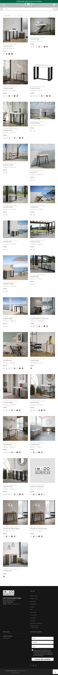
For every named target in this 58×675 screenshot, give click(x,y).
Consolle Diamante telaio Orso (39, 318)
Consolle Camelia (8, 165)
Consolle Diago (34, 39)
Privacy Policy (34, 625)
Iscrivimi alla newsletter (43, 659)
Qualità (32, 607)
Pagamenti (33, 604)
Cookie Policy (34, 627)
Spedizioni (33, 601)
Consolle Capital (8, 402)
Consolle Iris (33, 172)
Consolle (11, 44)
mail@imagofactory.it (13, 604)
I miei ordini (33, 615)
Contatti (32, 620)
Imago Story (34, 598)
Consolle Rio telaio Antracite (38, 528)
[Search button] (54, 9)
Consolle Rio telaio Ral (36, 486)
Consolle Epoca (34, 444)
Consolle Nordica (8, 88)
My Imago (33, 612)
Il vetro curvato (7, 636)
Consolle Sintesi (7, 486)
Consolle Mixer (34, 360)
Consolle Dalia (34, 276)
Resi (31, 609)
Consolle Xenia (7, 360)
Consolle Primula (35, 242)
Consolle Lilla (34, 207)
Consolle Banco (7, 444)
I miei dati (33, 618)
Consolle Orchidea (8, 284)
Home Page (33, 596)
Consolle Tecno (7, 46)
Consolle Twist (7, 570)
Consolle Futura (35, 88)
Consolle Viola (7, 242)
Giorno (15, 44)
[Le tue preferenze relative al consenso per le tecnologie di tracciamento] (55, 672)
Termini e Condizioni (36, 623)
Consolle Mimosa (35, 123)
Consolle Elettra (8, 130)
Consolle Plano (34, 402)
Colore (5, 51)
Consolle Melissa (8, 207)
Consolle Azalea (7, 318)
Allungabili (6, 44)
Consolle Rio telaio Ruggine (11, 528)
